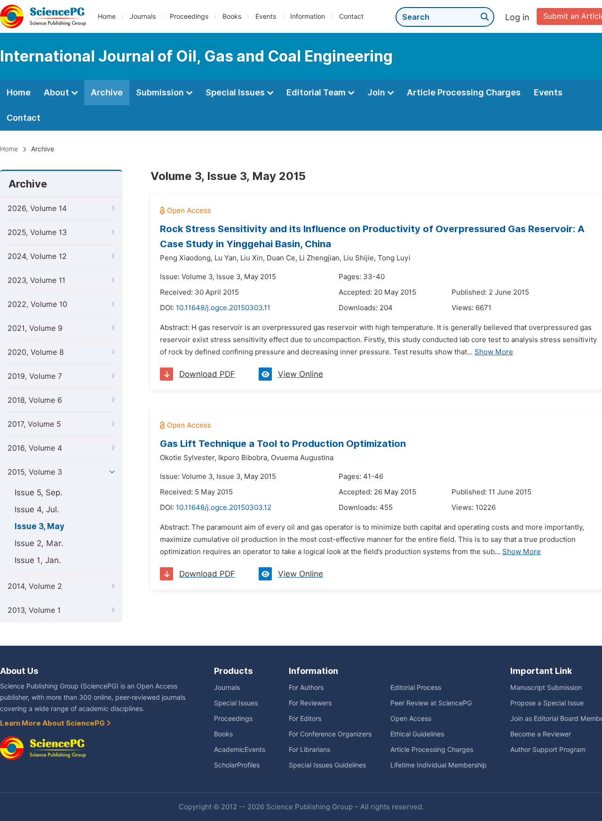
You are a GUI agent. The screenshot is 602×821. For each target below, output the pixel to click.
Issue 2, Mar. (39, 543)
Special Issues (236, 92)
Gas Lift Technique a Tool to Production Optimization (283, 443)
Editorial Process (415, 687)
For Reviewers (310, 703)
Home (107, 16)
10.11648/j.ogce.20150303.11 (223, 308)
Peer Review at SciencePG (431, 703)
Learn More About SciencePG (53, 723)
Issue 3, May (39, 526)
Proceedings (189, 16)
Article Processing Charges (464, 92)
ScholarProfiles (237, 765)
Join (377, 92)
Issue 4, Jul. (37, 509)
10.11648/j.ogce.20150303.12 (223, 507)
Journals (143, 16)
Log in (517, 17)
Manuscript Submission (546, 687)
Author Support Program (548, 749)
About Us (19, 671)
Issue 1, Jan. (38, 560)
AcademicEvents (239, 749)
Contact (351, 16)
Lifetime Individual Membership (438, 765)
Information (307, 16)
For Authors (306, 687)
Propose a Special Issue (547, 703)
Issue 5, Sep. (39, 492)
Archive (107, 92)
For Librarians (309, 749)
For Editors (305, 718)
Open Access (410, 718)
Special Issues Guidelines (327, 765)
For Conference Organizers (330, 734)
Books (231, 16)
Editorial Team (317, 92)
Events (265, 16)
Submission (161, 92)
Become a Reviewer (540, 734)
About (57, 92)
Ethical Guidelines (417, 734)
